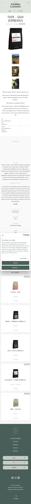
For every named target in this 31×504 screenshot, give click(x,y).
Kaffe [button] (9, 11)
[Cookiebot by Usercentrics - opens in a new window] (23, 235)
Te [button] (14, 11)
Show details (23, 258)
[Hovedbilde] (15, 39)
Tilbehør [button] (20, 11)
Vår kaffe (15, 441)
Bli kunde (15, 451)
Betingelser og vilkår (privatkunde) (15, 487)
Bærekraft (15, 444)
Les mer (15, 204)
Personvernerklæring (15, 485)
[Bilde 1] (15, 59)
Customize (14, 267)
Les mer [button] (15, 301)
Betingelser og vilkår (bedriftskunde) (15, 489)
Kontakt (15, 448)
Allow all (15, 263)
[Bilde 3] (15, 84)
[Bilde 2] (15, 71)
